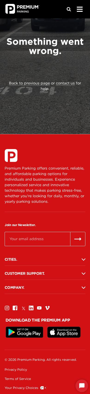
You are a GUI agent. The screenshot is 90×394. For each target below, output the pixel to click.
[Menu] (79, 9)
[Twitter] (23, 307)
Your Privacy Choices (21, 387)
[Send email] (77, 239)
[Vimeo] (47, 307)
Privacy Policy (16, 369)
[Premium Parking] (11, 155)
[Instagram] (7, 307)
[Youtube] (39, 307)
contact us (65, 83)
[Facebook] (15, 307)
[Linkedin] (31, 307)
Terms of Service (18, 379)
